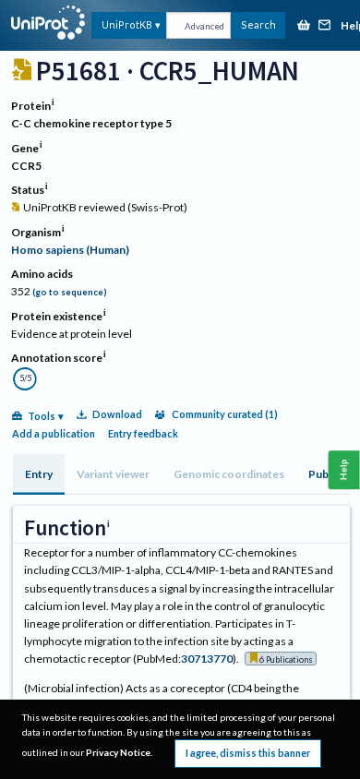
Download (117, 414)
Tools (41, 416)
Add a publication (53, 433)
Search (258, 24)
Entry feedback (143, 433)
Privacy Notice (118, 752)
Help (344, 469)
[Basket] (303, 26)
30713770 (207, 658)
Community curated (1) (225, 414)
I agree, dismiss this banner (248, 753)
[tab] (39, 474)
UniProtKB (127, 24)
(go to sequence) (69, 292)
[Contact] (324, 26)
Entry (39, 474)
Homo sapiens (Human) (70, 250)
